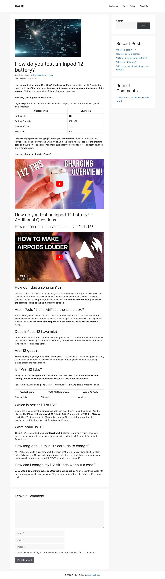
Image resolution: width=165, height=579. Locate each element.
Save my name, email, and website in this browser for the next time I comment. (56, 552)
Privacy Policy (129, 6)
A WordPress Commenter (128, 97)
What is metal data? (126, 62)
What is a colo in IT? (126, 50)
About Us (144, 6)
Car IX (19, 6)
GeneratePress (93, 575)
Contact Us (113, 6)
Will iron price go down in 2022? (131, 58)
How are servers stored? (128, 54)
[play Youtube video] (59, 184)
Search (119, 21)
